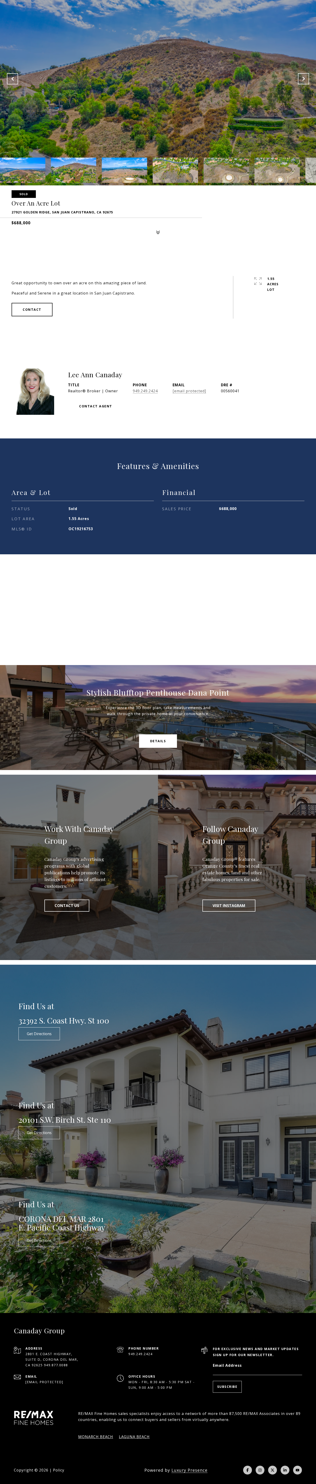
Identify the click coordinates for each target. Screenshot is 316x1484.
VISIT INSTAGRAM (229, 905)
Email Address (227, 1365)
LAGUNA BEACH (134, 1436)
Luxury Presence (189, 1470)
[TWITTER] (272, 1470)
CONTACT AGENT (95, 406)
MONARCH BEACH (95, 1436)
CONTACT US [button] (67, 905)
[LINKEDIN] (285, 1470)
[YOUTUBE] (297, 1470)
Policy (58, 1470)
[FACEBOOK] (247, 1470)
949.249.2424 (145, 390)
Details (158, 741)
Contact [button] (32, 309)
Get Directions (39, 1033)
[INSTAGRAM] (260, 1470)
